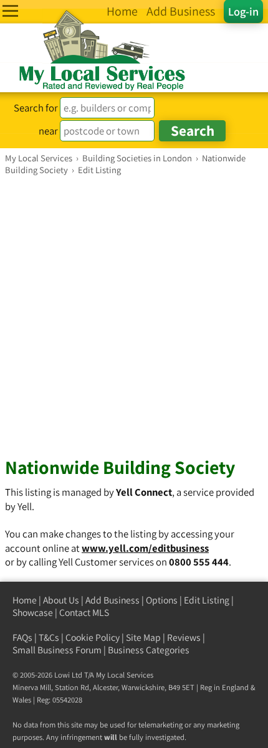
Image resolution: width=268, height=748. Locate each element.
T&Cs (49, 637)
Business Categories (148, 650)
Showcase (32, 612)
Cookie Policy (92, 637)
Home (24, 600)
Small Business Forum (57, 650)
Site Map (143, 637)
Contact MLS (84, 612)
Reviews (184, 637)
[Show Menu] (10, 11)
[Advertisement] (134, 316)
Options (162, 600)
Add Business (112, 600)
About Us (61, 600)
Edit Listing (206, 600)
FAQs (22, 637)
